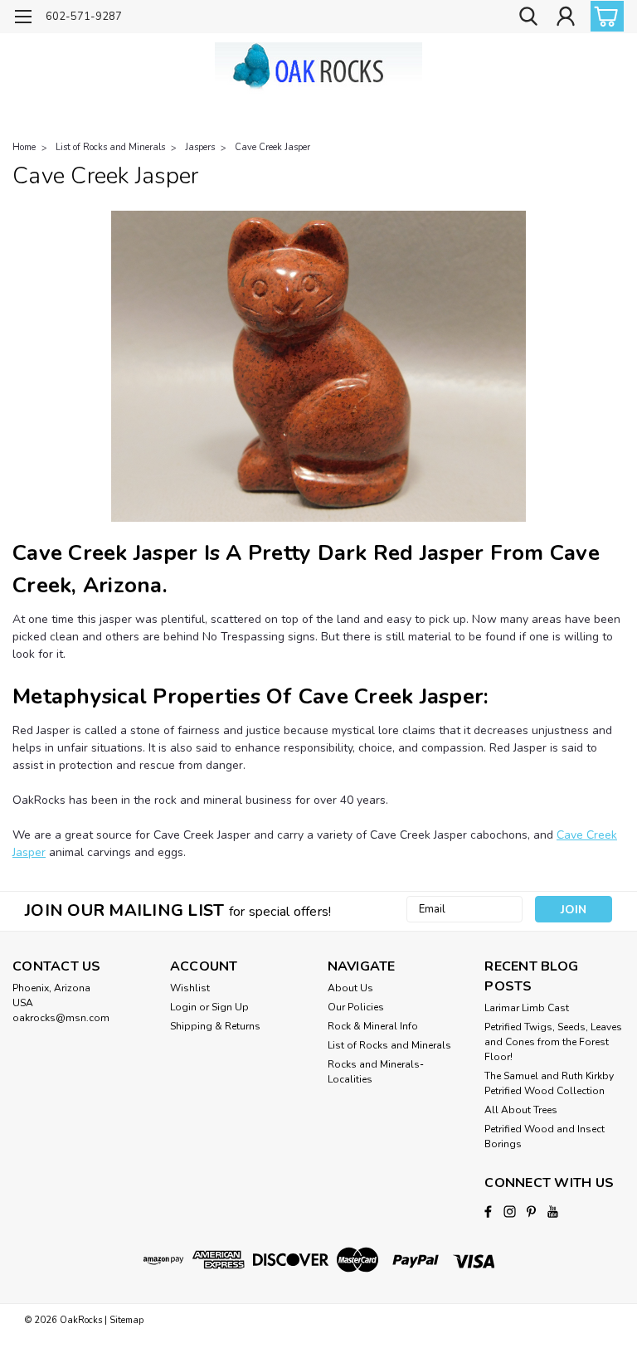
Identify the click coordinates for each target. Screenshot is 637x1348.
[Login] (565, 17)
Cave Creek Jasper (272, 147)
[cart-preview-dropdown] (603, 16)
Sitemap (126, 1320)
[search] (528, 17)
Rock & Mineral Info (373, 1026)
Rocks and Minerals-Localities (376, 1072)
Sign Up (230, 1007)
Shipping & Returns (215, 1026)
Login (183, 1007)
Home (24, 147)
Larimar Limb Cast (526, 1008)
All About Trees (520, 1110)
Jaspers (200, 147)
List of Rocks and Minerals (110, 147)
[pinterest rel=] (531, 1211)
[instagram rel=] (509, 1211)
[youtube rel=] (553, 1211)
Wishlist (190, 988)
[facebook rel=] (488, 1211)
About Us (350, 988)
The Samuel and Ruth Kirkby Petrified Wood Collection (549, 1083)
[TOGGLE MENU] (23, 18)
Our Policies (356, 1007)
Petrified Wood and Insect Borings (544, 1136)
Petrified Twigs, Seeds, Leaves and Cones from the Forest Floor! (553, 1041)
